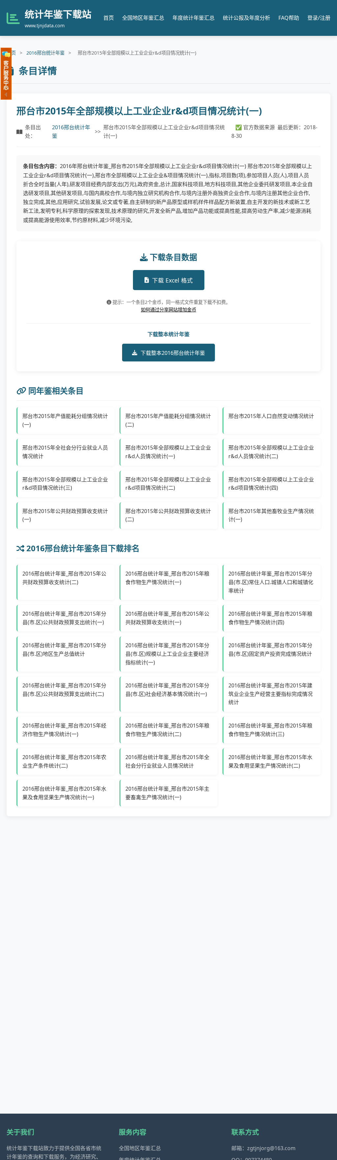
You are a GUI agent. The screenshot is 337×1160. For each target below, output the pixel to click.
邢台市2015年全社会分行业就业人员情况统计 (65, 452)
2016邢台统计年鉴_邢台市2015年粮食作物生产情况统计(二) (167, 730)
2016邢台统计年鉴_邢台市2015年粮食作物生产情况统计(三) (270, 730)
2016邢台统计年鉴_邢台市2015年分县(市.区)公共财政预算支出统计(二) (64, 690)
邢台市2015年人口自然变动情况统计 (271, 416)
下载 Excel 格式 (172, 280)
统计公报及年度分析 (246, 17)
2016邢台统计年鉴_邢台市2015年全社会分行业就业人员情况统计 (167, 761)
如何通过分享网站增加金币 (168, 310)
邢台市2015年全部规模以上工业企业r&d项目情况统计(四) (271, 484)
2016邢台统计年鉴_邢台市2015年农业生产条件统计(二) (64, 761)
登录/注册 (318, 17)
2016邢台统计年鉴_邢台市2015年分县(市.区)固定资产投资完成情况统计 (270, 649)
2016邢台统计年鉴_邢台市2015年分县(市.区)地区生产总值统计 (64, 649)
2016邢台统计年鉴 (45, 53)
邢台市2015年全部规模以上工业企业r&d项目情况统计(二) (168, 484)
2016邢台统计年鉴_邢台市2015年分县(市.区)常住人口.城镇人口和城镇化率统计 (270, 582)
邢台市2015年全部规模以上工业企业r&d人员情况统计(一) (168, 452)
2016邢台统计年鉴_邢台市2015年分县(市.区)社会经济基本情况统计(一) (167, 690)
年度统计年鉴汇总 (193, 17)
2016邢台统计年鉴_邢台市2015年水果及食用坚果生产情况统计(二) (270, 761)
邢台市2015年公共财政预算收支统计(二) (168, 515)
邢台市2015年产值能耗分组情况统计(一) (65, 420)
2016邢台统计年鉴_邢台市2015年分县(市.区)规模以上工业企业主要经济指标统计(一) (167, 654)
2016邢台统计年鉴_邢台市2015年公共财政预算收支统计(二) (64, 578)
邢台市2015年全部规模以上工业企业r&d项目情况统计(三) (65, 484)
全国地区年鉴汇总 (143, 17)
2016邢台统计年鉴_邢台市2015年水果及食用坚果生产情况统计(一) (64, 793)
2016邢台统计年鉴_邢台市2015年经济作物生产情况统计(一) (64, 730)
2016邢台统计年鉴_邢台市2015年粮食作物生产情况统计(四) (270, 618)
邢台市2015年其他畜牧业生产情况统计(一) (271, 515)
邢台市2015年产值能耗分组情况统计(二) (168, 420)
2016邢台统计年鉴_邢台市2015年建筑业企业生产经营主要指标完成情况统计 (270, 694)
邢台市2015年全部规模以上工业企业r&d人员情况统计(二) (271, 452)
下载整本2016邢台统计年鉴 (173, 353)
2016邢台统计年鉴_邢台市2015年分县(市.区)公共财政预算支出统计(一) (64, 618)
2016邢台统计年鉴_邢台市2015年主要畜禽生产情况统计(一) (167, 793)
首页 (108, 17)
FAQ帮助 (288, 17)
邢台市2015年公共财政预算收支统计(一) (65, 515)
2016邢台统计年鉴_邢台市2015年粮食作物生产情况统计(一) (167, 578)
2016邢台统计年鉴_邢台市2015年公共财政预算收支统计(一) (167, 618)
